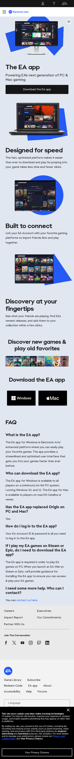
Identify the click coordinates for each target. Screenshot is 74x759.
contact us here (27, 600)
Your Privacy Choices (37, 752)
